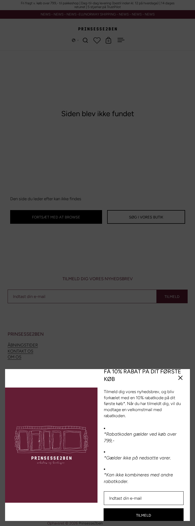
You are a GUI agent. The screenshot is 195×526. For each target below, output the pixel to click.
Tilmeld (143, 515)
